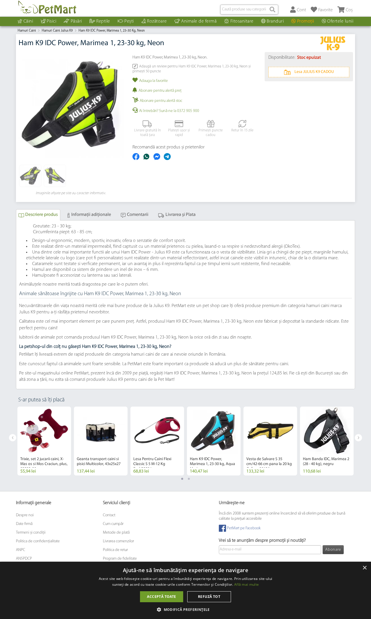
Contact (109, 515)
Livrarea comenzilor (118, 541)
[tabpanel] (44, 441)
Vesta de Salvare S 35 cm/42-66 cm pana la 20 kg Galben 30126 (269, 464)
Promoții (305, 21)
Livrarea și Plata (181, 214)
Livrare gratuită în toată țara (147, 132)
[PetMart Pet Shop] (47, 7)
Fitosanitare (242, 21)
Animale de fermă (199, 21)
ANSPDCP (24, 558)
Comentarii (137, 214)
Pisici (51, 21)
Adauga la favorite (153, 81)
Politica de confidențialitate (38, 541)
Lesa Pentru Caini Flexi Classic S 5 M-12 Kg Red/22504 (152, 464)
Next (358, 437)
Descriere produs (41, 214)
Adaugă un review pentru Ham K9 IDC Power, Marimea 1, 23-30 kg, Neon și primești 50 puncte (191, 68)
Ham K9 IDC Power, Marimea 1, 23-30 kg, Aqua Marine (212, 464)
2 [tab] (188, 478)
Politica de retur (115, 550)
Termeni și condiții (31, 532)
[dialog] (185, 590)
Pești (129, 21)
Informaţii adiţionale (91, 214)
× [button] (364, 568)
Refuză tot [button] (209, 596)
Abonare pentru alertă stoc (161, 101)
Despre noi (25, 515)
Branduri (275, 21)
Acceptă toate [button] (161, 596)
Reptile (103, 21)
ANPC (20, 550)
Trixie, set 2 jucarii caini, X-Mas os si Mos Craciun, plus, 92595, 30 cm (44, 464)
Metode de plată (116, 532)
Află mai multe (246, 584)
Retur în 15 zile (242, 130)
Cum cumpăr (113, 524)
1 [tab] (182, 478)
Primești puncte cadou (211, 132)
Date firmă (24, 524)
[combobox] (249, 9)
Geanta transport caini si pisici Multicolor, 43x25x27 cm (99, 464)
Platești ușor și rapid (179, 132)
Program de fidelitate (120, 558)
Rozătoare (157, 21)
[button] (185, 609)
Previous (12, 437)
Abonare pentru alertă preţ (160, 91)
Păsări (76, 21)
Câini (28, 21)
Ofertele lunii (340, 21)
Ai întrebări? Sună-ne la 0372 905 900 (169, 111)
